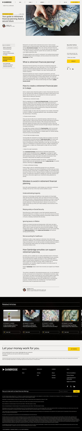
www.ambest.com (69, 396)
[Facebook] (67, 386)
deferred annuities (29, 230)
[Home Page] (6, 2)
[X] (71, 386)
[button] (30, 2)
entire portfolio (38, 162)
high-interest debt (45, 139)
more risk (43, 153)
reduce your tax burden (43, 230)
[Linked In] (74, 386)
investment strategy (30, 151)
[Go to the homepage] (9, 370)
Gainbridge (25, 57)
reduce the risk (49, 161)
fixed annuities (44, 128)
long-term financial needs (42, 101)
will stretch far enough (32, 47)
